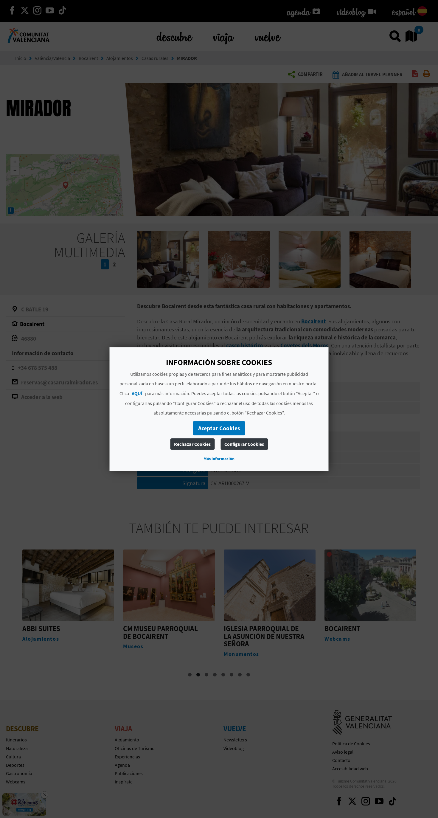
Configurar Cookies (244, 444)
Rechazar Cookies (192, 444)
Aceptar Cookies (219, 428)
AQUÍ (137, 393)
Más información (219, 458)
